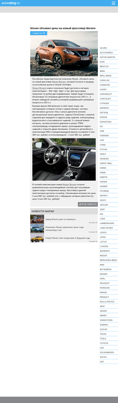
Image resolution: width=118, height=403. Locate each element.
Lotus (103, 242)
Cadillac (105, 80)
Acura (103, 48)
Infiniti (104, 195)
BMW (102, 71)
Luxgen (104, 246)
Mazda (103, 255)
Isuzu (103, 200)
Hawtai (103, 177)
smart (103, 315)
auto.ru (10, 3)
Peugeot (105, 283)
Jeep (102, 209)
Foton (103, 149)
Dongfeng (106, 122)
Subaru (104, 325)
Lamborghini (107, 223)
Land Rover (106, 228)
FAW (102, 131)
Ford (103, 145)
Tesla (103, 338)
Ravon (103, 292)
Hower (103, 186)
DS (101, 126)
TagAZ (103, 334)
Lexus (103, 232)
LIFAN (102, 237)
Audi (102, 62)
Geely (103, 154)
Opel (102, 278)
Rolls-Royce (107, 302)
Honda (103, 182)
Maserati (105, 251)
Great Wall (106, 163)
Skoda (103, 311)
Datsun (104, 112)
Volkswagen (107, 352)
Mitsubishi (105, 269)
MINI (102, 265)
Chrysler (105, 99)
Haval (103, 172)
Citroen (104, 103)
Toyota (104, 343)
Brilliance (106, 76)
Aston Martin (107, 57)
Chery (103, 89)
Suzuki (103, 329)
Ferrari (104, 135)
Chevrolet (106, 94)
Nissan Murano (59, 82)
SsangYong (106, 320)
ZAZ (102, 361)
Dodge (103, 117)
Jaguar (104, 205)
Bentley (104, 66)
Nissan (103, 274)
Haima (103, 168)
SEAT (102, 306)
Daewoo (104, 108)
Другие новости (87, 204)
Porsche (105, 288)
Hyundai (104, 191)
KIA (101, 214)
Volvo (103, 357)
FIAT (102, 140)
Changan (105, 85)
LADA (102, 218)
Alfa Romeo (106, 52)
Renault (104, 297)
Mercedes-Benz (108, 260)
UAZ (102, 348)
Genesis (104, 159)
